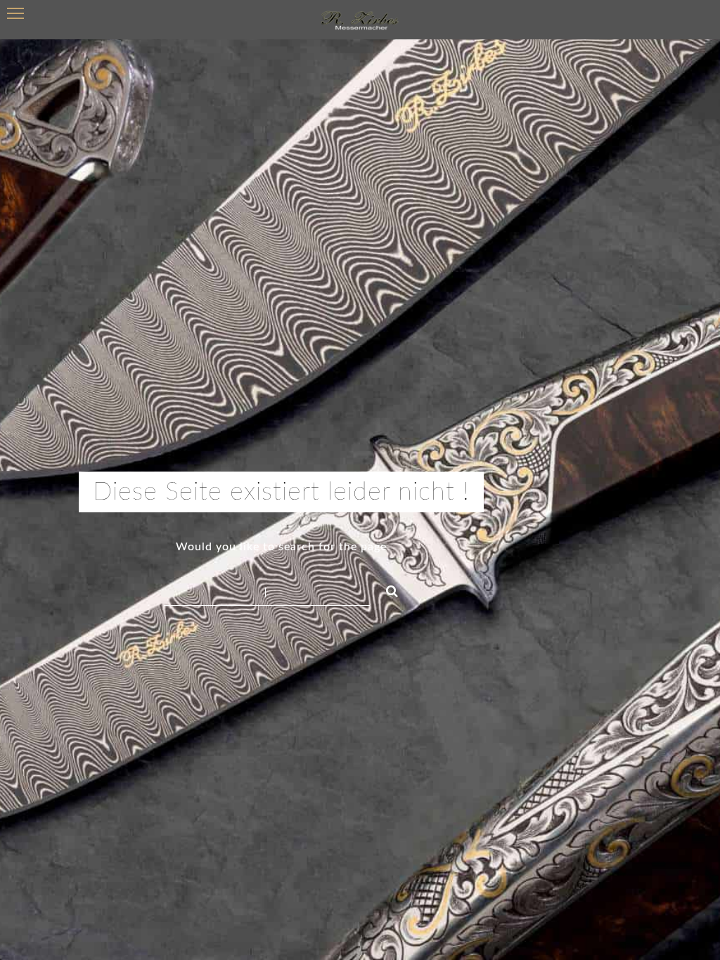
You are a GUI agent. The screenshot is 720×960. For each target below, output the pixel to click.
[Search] (386, 589)
